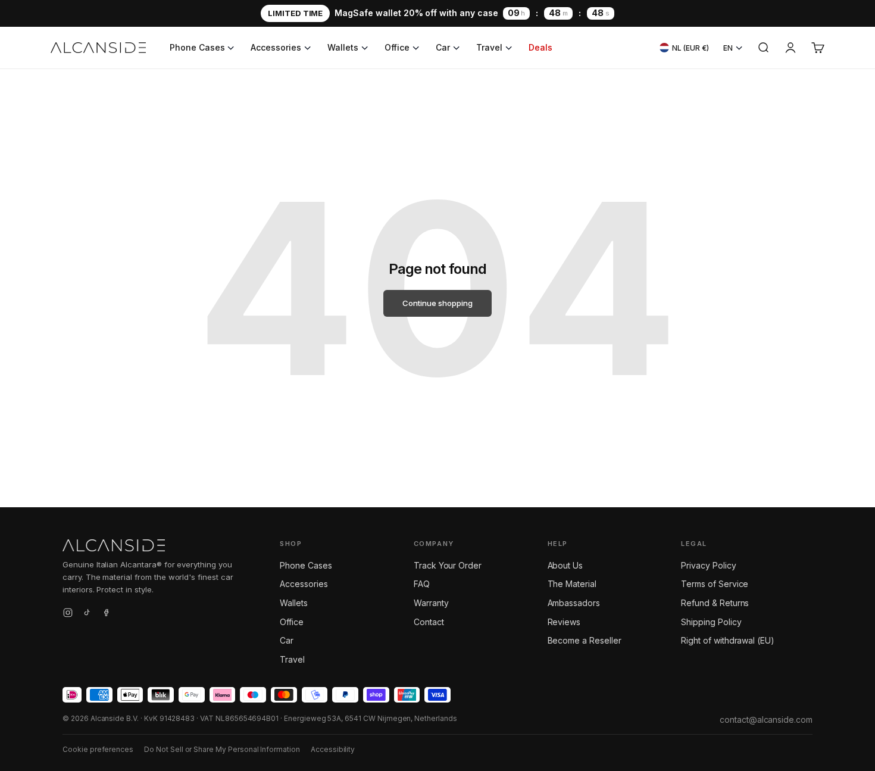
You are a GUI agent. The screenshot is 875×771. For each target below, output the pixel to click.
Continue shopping (437, 303)
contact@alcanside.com (766, 719)
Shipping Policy (711, 622)
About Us (565, 565)
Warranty (431, 603)
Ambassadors (574, 603)
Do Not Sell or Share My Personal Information (222, 749)
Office (397, 47)
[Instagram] (67, 614)
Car (443, 47)
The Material (572, 584)
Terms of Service (714, 584)
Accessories (276, 47)
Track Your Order (448, 565)
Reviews (564, 622)
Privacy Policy (708, 565)
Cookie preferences (97, 749)
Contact (429, 622)
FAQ (422, 584)
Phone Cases (197, 47)
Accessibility (333, 749)
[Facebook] (106, 614)
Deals (540, 47)
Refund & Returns (715, 603)
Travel (489, 47)
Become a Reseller (584, 640)
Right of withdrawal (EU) (727, 640)
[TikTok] (87, 614)
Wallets (342, 47)
